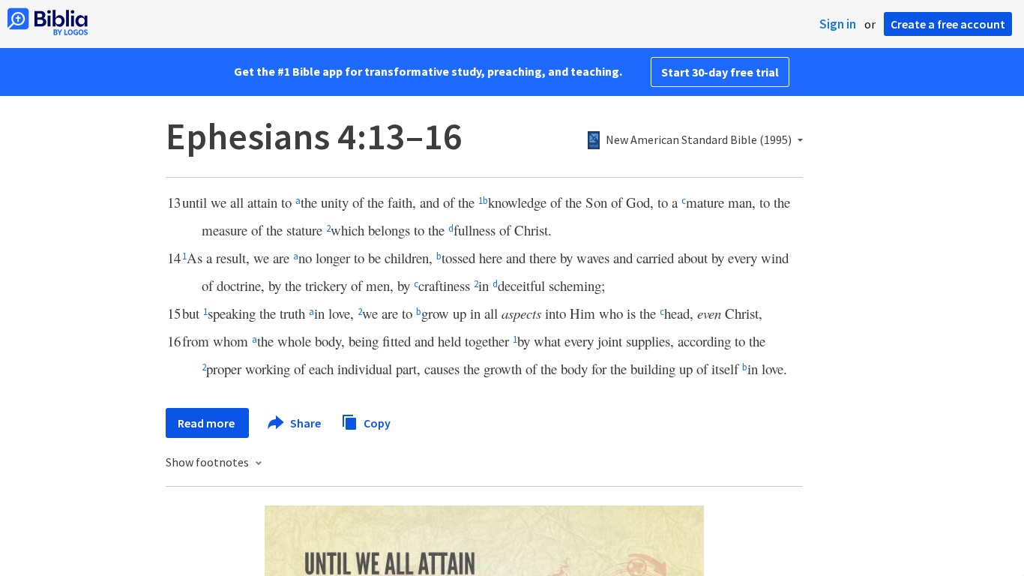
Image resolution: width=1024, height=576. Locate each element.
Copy (376, 422)
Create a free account (948, 24)
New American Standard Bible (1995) (699, 140)
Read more (207, 423)
